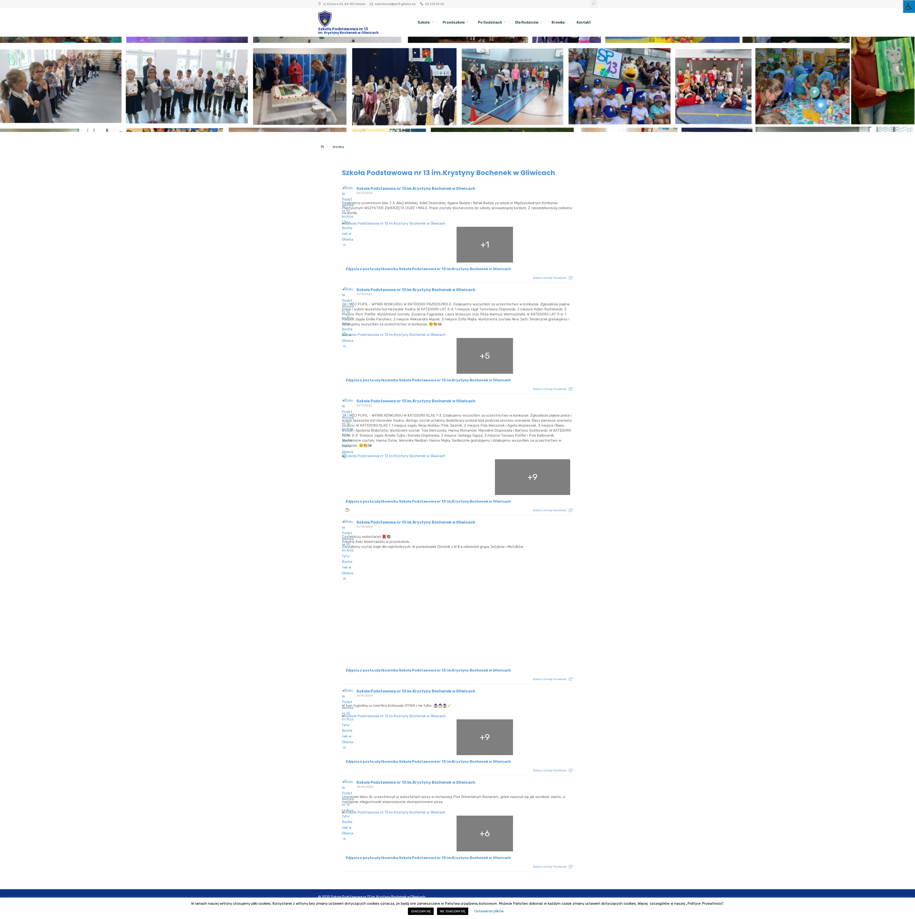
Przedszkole (454, 22)
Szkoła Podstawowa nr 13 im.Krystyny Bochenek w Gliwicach (448, 172)
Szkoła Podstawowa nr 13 (343, 29)
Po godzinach (490, 22)
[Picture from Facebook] (399, 608)
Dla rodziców (527, 22)
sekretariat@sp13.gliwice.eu (395, 4)
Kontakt (584, 22)
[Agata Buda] (370, 245)
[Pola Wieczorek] (380, 477)
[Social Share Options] (571, 277)
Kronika (558, 22)
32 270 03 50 (434, 4)
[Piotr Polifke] (370, 356)
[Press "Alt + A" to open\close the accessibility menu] (909, 6)
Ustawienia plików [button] (489, 911)
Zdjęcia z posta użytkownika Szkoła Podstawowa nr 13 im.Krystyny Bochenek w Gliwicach (428, 269)
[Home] (323, 147)
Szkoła (424, 22)
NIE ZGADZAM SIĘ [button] (452, 911)
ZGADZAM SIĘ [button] (421, 911)
